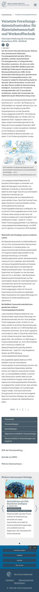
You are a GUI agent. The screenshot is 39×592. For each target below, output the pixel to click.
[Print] (7, 44)
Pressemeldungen (11, 424)
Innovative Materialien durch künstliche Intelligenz (20, 502)
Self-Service (19, 565)
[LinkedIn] (3, 44)
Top (34, 547)
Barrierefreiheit (19, 583)
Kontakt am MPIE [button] (9, 457)
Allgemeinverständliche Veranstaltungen (20, 434)
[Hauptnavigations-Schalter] (35, 5)
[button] (35, 162)
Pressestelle (9, 419)
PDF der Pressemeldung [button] (12, 450)
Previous (2, 509)
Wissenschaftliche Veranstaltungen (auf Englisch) (20, 440)
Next (36, 509)
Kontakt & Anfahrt (19, 550)
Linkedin (19, 555)
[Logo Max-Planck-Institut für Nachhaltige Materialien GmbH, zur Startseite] (16, 4)
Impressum (10, 580)
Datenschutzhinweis (26, 580)
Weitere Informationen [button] (12, 464)
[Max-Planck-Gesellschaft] (10, 574)
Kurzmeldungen (11, 429)
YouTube (19, 560)
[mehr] (15, 172)
